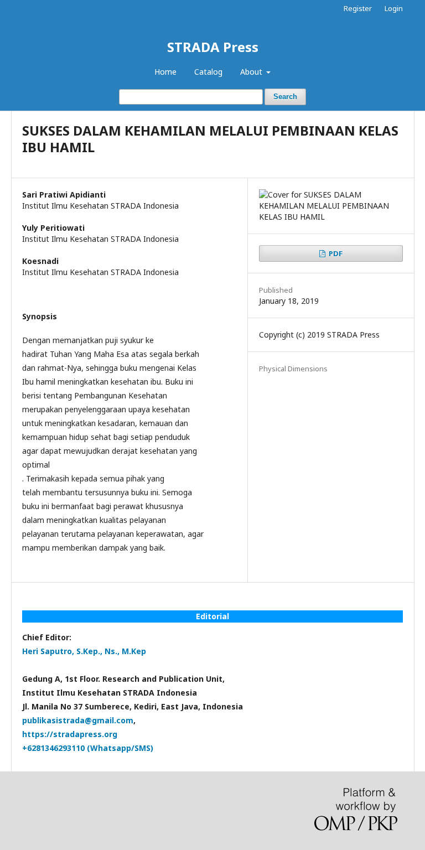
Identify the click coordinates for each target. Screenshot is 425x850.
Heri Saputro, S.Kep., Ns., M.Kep (84, 651)
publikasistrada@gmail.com (77, 720)
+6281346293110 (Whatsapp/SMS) (87, 748)
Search (285, 96)
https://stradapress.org (69, 734)
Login (394, 8)
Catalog (208, 71)
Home (165, 71)
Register (358, 8)
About (252, 71)
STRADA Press (212, 47)
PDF (335, 253)
